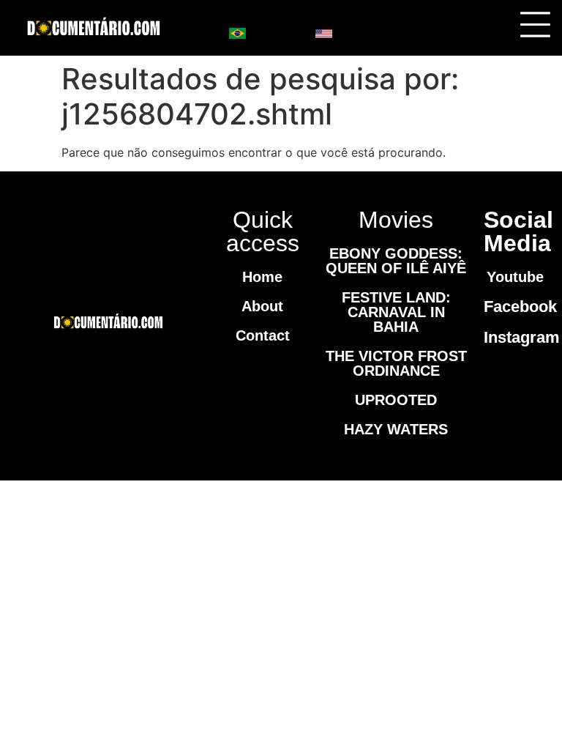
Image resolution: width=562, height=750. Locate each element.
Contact (263, 335)
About (262, 306)
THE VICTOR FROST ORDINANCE (396, 363)
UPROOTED (396, 400)
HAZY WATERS (396, 429)
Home (262, 277)
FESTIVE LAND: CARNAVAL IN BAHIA (396, 312)
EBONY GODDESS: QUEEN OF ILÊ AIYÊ (396, 260)
